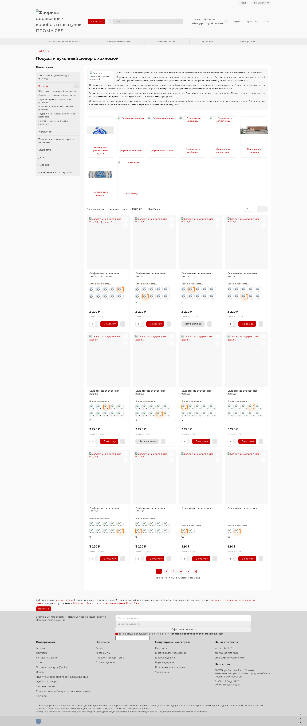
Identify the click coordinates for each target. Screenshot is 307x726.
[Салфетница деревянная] (200, 477)
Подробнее (133, 603)
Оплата (40, 672)
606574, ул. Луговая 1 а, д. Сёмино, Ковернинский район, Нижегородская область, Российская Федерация (243, 673)
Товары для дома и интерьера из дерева (56, 141)
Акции (99, 648)
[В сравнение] (125, 225)
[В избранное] (125, 219)
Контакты (41, 696)
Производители (105, 662)
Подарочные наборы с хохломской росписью (57, 115)
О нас (39, 662)
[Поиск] (180, 21)
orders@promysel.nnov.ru (207, 23)
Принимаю (43, 609)
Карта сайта (103, 652)
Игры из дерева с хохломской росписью (54, 101)
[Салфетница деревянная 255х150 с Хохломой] (108, 242)
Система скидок (45, 686)
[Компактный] (266, 209)
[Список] (262, 209)
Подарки (43, 164)
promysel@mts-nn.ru (227, 652)
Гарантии (41, 648)
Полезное (103, 642)
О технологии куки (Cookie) (52, 667)
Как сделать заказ (46, 657)
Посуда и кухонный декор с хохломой (53, 122)
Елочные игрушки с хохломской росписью (55, 108)
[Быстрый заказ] (122, 324)
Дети (41, 157)
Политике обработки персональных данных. (99, 603)
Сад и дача (44, 149)
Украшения (45, 131)
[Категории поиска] (110, 21)
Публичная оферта (47, 681)
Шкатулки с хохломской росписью (57, 91)
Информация (45, 642)
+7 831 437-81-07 (205, 19)
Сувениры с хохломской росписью (57, 95)
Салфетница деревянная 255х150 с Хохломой (104, 275)
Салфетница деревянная (196, 508)
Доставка (41, 652)
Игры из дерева (164, 662)
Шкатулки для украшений (170, 652)
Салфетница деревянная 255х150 (150, 275)
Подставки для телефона (170, 667)
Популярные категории (172, 642)
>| (196, 571)
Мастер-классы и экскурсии (55, 172)
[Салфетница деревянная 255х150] (154, 242)
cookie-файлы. (64, 600)
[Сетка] (258, 209)
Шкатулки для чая (165, 657)
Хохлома (44, 50)
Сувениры (161, 648)
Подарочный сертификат (111, 657)
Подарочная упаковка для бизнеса (54, 77)
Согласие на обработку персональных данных (63, 691)
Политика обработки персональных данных (62, 676)
